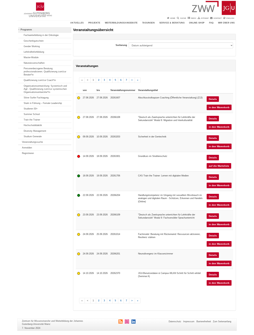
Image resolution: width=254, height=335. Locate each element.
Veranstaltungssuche (32, 142)
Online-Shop (197, 23)
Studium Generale (33, 136)
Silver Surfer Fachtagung (36, 97)
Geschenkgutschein (34, 41)
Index (193, 18)
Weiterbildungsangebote (121, 23)
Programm (26, 29)
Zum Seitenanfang (222, 321)
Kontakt (218, 18)
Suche (183, 18)
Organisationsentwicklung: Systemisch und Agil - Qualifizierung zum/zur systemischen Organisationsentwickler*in (45, 89)
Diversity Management (35, 131)
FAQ (211, 23)
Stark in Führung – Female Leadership (43, 103)
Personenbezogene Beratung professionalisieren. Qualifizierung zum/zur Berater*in (45, 71)
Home (172, 18)
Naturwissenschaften (34, 63)
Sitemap (205, 18)
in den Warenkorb (219, 107)
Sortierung (121, 45)
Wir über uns (226, 23)
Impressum (188, 321)
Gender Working (32, 46)
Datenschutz (175, 321)
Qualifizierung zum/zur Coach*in (40, 80)
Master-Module (31, 57)
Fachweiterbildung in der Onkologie (41, 35)
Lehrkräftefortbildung (34, 52)
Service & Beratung (172, 23)
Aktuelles (77, 23)
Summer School (32, 114)
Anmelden (27, 147)
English (230, 18)
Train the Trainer (32, 119)
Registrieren (28, 153)
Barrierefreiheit (203, 321)
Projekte (94, 23)
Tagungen (148, 23)
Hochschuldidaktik (33, 125)
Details (213, 99)
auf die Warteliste (219, 165)
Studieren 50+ (31, 108)
